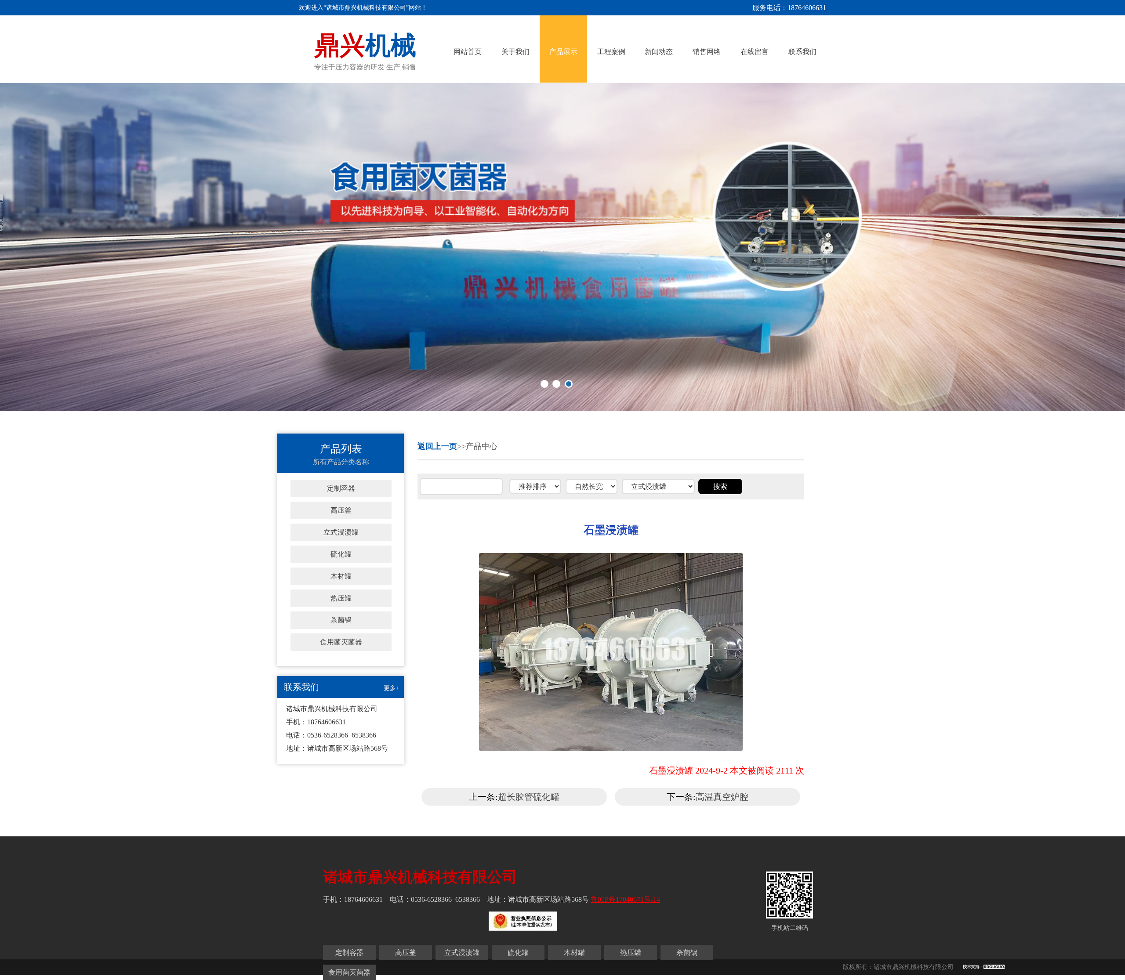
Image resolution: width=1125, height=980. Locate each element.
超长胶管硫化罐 (528, 797)
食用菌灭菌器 (341, 642)
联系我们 (802, 51)
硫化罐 (341, 554)
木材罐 (341, 576)
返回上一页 (437, 446)
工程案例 (611, 51)
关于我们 (515, 51)
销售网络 (707, 51)
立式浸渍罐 (341, 532)
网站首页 (468, 51)
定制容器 (341, 488)
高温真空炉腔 (722, 797)
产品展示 (563, 51)
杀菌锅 (341, 620)
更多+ (391, 688)
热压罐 (341, 598)
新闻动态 (659, 51)
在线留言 (754, 51)
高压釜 (341, 510)
